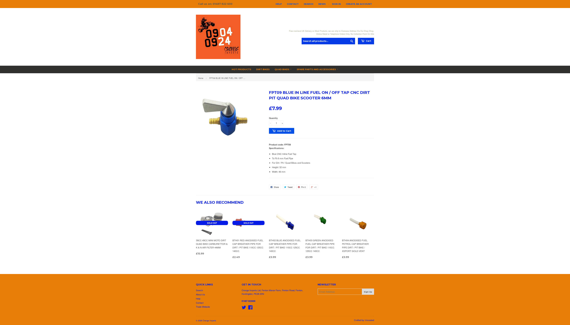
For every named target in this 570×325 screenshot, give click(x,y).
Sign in (336, 4)
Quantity (273, 118)
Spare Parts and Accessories (317, 69)
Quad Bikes (282, 69)
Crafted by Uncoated (364, 320)
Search (308, 4)
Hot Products (241, 69)
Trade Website (203, 306)
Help (279, 4)
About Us (200, 294)
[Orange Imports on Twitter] (244, 308)
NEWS (322, 4)
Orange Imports (209, 320)
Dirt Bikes (263, 69)
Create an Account (359, 4)
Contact (293, 4)
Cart (368, 40)
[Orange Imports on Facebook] (250, 308)
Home (200, 78)
